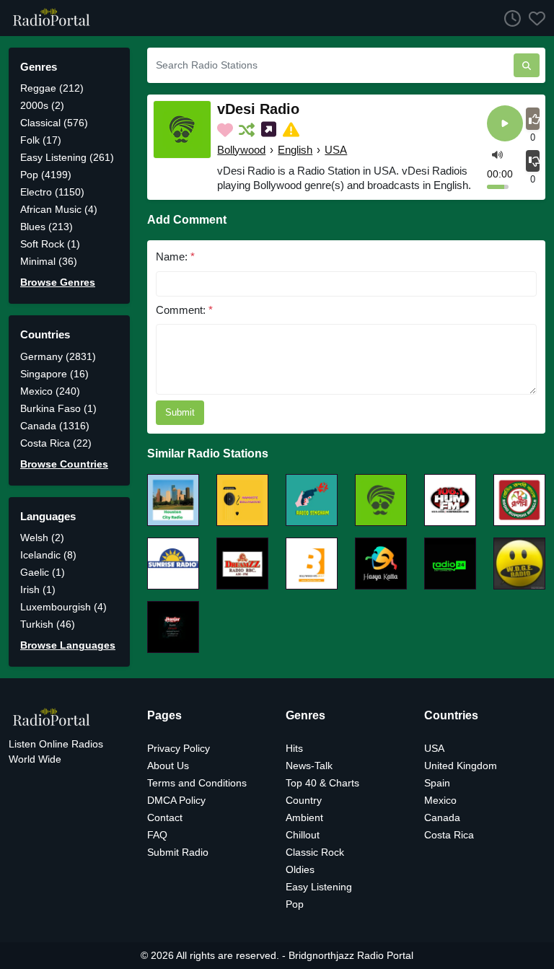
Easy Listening (319, 887)
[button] (497, 154)
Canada (442, 817)
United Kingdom (460, 765)
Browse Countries (64, 464)
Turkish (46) (47, 624)
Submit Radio (177, 852)
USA (336, 150)
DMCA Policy (176, 800)
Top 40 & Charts (322, 783)
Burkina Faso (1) (58, 408)
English (295, 150)
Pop (295, 904)
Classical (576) (54, 122)
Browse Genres (57, 282)
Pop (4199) (45, 174)
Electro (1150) (52, 192)
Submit (180, 412)
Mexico (440, 800)
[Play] (505, 124)
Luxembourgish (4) (63, 607)
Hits (294, 748)
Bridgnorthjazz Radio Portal (351, 955)
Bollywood (241, 150)
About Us (168, 765)
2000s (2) (42, 105)
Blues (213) (46, 226)
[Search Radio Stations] (527, 65)
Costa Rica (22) (56, 443)
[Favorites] (533, 18)
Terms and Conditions (197, 783)
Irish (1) (38, 589)
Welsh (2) (42, 537)
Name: (175, 256)
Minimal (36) (48, 261)
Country (304, 800)
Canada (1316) (54, 425)
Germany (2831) (58, 356)
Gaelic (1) (42, 572)
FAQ (157, 835)
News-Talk (309, 765)
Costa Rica (449, 835)
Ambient (304, 817)
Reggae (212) (52, 88)
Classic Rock (315, 852)
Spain (437, 783)
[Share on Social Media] (270, 129)
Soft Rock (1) (50, 244)
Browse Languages (67, 645)
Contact (165, 817)
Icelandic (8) (48, 555)
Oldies (300, 869)
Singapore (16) (54, 374)
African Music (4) (58, 209)
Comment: (184, 310)
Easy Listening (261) (67, 157)
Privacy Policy (178, 748)
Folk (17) (40, 140)
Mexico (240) (50, 391)
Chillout (303, 835)
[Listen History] (508, 18)
